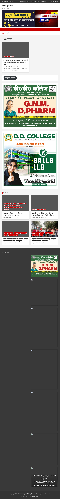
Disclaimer (43, 1)
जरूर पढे (5, 193)
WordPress (35, 496)
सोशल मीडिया (6, 209)
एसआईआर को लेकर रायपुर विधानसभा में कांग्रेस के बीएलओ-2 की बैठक (14, 214)
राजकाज (23, 203)
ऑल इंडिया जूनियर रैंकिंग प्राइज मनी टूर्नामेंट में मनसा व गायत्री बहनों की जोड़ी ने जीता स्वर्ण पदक (16, 62)
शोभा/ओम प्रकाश (14, 66)
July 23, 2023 (7, 66)
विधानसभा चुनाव (14, 207)
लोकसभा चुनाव (17, 205)
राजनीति (5, 205)
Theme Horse (45, 494)
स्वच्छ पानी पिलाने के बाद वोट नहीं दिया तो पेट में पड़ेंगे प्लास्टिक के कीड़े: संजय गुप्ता (16, 240)
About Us (22, 1)
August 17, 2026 (36, 243)
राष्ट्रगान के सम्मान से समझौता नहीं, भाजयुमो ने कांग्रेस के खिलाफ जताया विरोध (44, 240)
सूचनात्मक (20, 207)
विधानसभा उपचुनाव (7, 207)
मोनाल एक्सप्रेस (7, 6)
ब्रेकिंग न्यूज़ (12, 56)
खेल (7, 56)
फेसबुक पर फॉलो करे (10, 78)
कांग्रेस (5, 203)
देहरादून (14, 203)
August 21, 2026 (8, 243)
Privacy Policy (36, 1)
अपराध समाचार (34, 209)
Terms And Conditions (53, 1)
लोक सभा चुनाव (10, 205)
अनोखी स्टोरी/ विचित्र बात (8, 233)
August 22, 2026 (36, 217)
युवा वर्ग (33, 235)
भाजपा (52, 233)
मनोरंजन (21, 233)
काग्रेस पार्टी (10, 203)
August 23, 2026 (8, 217)
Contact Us (28, 1)
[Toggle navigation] (4, 29)
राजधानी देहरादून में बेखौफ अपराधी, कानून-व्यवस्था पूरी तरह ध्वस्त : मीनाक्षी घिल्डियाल (43, 214)
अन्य (5, 56)
